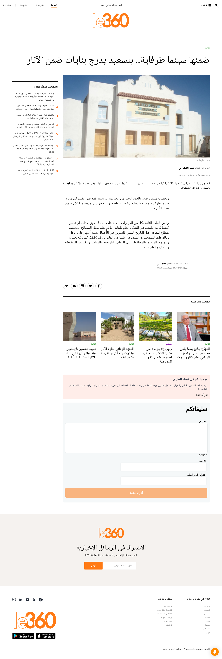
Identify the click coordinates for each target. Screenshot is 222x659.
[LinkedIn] (21, 599)
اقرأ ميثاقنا (202, 395)
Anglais (23, 5)
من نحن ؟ (168, 606)
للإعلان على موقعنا (164, 614)
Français (39, 5)
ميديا (208, 621)
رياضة (207, 625)
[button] (215, 652)
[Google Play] (23, 635)
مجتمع (207, 614)
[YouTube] (27, 599)
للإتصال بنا (167, 621)
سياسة (207, 606)
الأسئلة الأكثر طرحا (164, 610)
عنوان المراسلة (196, 474)
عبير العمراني (186, 167)
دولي (208, 632)
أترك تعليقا (136, 492)
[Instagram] (14, 599)
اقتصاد (207, 610)
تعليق (202, 421)
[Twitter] (34, 599)
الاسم (202, 461)
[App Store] (46, 635)
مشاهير (207, 629)
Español (7, 5)
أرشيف (169, 625)
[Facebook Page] (41, 599)
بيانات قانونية (166, 617)
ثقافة (207, 48)
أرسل (93, 565)
